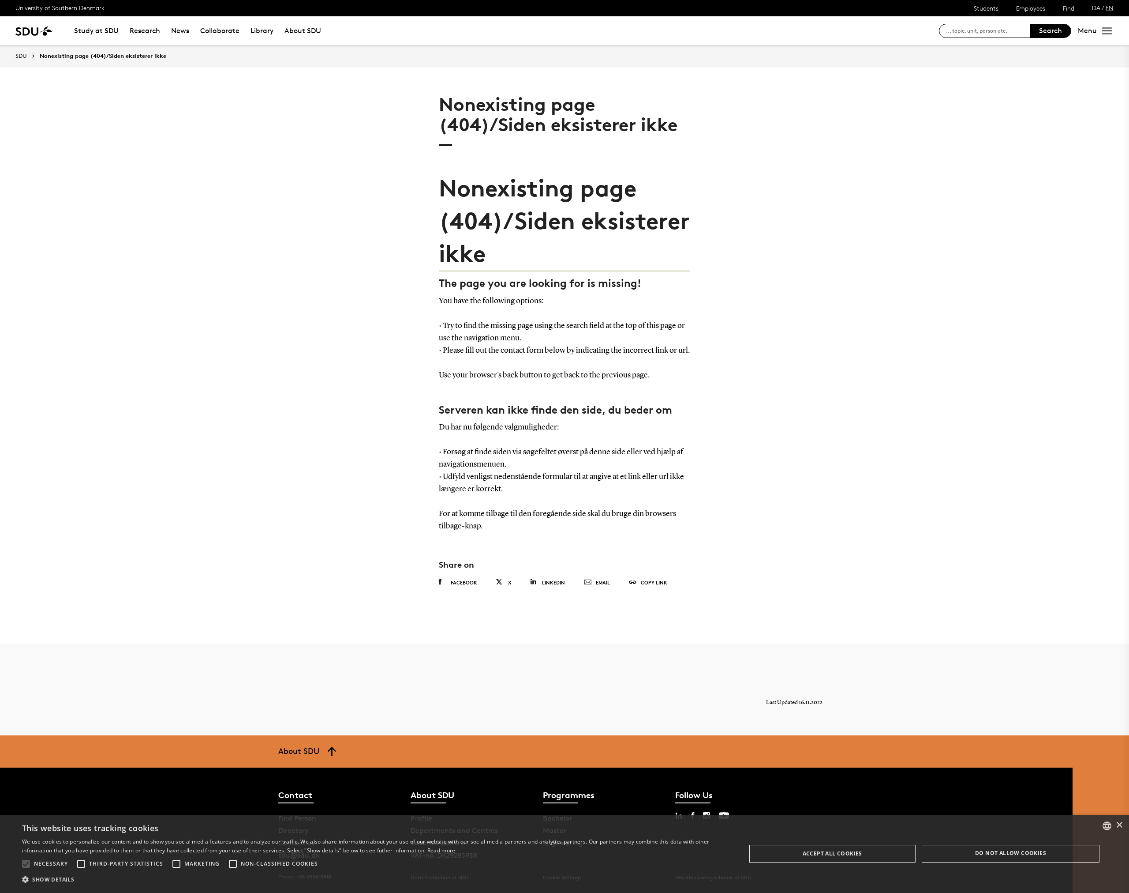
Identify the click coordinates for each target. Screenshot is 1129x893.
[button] (26, 864)
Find (1068, 8)
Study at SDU (96, 30)
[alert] (564, 854)
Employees (1030, 8)
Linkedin (553, 582)
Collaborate (219, 30)
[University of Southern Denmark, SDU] (33, 30)
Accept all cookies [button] (832, 853)
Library (261, 30)
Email (603, 582)
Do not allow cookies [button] (1010, 853)
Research (145, 30)
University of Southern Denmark (60, 7)
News (180, 30)
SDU (21, 56)
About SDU (302, 30)
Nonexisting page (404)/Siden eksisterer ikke (103, 56)
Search (1050, 30)
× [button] (1119, 825)
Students (986, 8)
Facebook (464, 582)
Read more (441, 850)
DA (1096, 7)
